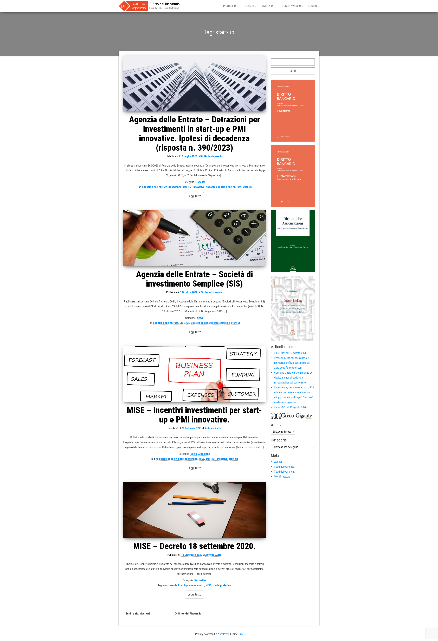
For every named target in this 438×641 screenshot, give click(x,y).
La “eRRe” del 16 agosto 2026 (290, 407)
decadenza (174, 187)
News (200, 318)
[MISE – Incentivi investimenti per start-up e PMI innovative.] (194, 374)
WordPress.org (282, 476)
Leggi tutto (194, 196)
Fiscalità (200, 182)
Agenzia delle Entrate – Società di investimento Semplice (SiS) (194, 279)
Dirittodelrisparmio (211, 156)
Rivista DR (268, 6)
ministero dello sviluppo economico (176, 458)
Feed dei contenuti (284, 466)
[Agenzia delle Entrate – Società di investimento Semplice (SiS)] (194, 238)
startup (227, 585)
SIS (188, 323)
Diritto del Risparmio (164, 4)
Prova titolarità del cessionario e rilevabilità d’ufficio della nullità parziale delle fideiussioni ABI (292, 362)
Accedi (278, 461)
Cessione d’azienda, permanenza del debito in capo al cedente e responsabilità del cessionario (293, 377)
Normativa (200, 580)
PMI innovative (196, 187)
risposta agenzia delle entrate (223, 187)
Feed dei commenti (284, 471)
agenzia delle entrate (154, 187)
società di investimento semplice (210, 323)
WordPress (223, 634)
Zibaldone (204, 453)
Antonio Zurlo (213, 428)
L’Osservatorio (291, 6)
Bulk (241, 634)
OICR (182, 323)
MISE (201, 458)
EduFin (312, 6)
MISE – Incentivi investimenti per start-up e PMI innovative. (194, 415)
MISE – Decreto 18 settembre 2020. (194, 546)
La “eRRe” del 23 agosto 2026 (290, 353)
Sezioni (250, 6)
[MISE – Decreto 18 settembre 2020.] (194, 510)
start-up (247, 187)
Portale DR (230, 6)
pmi (185, 187)
